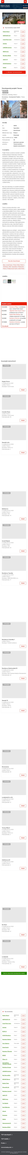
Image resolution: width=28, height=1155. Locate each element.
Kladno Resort (6, 31)
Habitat (4, 67)
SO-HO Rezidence (7, 63)
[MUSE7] (14, 715)
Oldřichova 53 (6, 860)
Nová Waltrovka (6, 1107)
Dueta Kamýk (5, 1047)
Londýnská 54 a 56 (7, 797)
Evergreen (4, 1115)
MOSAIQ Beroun (6, 1079)
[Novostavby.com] (14, 1)
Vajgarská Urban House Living (16, 310)
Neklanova (5, 509)
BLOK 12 (4, 1031)
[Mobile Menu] (2, 1)
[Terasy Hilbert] (14, 818)
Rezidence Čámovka (7, 1051)
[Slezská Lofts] (14, 432)
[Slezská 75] (14, 690)
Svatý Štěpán (6, 541)
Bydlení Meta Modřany (14, 314)
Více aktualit (5, 326)
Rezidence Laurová (6, 1091)
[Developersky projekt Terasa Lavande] (14, 101)
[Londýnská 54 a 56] (14, 787)
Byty (4, 265)
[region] (14, 289)
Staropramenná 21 (6, 1123)
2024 (12, 444)
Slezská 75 (5, 700)
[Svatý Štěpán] (14, 531)
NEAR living (6, 51)
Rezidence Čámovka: (14, 318)
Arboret (4, 1111)
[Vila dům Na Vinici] (14, 914)
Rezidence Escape (6, 1067)
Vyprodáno (5, 92)
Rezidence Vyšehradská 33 (9, 668)
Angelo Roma (6, 381)
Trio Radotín (5, 1103)
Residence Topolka (7, 573)
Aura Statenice (5, 1043)
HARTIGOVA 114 (6, 35)
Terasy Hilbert (6, 828)
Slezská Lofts (5, 442)
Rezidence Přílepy (13, 307)
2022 (12, 799)
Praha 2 (22, 265)
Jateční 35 (5, 59)
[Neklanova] (14, 499)
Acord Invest (17, 130)
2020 (10, 266)
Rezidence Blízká (7, 55)
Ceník (23, 31)
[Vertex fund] (14, 13)
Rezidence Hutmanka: (14, 322)
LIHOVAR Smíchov (7, 47)
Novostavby (5, 97)
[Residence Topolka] (14, 563)
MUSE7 (4, 1055)
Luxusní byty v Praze (11, 265)
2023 (12, 542)
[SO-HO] (14, 457)
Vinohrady (5, 266)
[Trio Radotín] (14, 77)
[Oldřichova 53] (14, 850)
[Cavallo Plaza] (14, 402)
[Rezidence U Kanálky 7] (14, 629)
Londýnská (5, 957)
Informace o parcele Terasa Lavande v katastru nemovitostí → (19, 144)
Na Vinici (4, 924)
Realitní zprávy (6, 304)
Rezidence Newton (6, 1039)
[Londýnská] (14, 947)
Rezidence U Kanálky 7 (8, 639)
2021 (12, 383)
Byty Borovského (6, 1075)
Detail (22, 390)
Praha (18, 265)
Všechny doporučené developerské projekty (14, 973)
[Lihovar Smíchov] (14, 873)
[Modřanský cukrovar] (14, 1151)
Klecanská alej (5, 1087)
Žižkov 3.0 (4, 1059)
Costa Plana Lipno (7, 39)
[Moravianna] (14, 757)
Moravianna (5, 767)
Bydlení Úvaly (5, 1083)
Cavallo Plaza (6, 412)
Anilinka (5, 43)
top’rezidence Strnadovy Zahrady (6, 1063)
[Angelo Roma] (14, 371)
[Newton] (14, 977)
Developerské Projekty (14, 97)
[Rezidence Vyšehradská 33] (14, 658)
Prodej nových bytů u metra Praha (15, 268)
